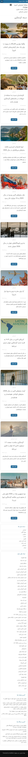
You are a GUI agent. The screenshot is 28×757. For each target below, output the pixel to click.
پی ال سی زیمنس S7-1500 (20, 643)
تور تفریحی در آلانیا (22, 683)
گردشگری (14, 40)
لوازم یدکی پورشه (22, 660)
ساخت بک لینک (23, 566)
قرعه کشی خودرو (22, 541)
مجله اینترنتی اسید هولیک (20, 6)
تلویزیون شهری (23, 637)
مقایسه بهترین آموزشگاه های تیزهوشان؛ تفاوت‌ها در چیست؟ (16, 726)
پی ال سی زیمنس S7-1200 (20, 614)
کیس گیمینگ (23, 663)
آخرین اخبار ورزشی (22, 671)
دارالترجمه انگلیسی (22, 669)
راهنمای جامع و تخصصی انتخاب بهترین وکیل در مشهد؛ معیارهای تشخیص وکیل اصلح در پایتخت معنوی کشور (14, 703)
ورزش (25, 548)
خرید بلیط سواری (22, 651)
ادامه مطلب (14, 68)
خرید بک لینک (23, 560)
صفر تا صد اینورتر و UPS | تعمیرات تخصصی (14, 730)
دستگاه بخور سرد (22, 592)
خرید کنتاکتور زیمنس (21, 680)
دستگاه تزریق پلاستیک (21, 609)
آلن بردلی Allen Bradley (20, 640)
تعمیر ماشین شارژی (22, 629)
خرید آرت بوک (23, 600)
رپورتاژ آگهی (23, 532)
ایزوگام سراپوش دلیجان (21, 626)
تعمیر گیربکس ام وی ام (21, 572)
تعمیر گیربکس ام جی (21, 580)
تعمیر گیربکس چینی (22, 589)
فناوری (25, 539)
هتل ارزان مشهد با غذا (21, 632)
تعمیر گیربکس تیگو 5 (21, 583)
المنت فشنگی (23, 603)
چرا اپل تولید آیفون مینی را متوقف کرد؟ (17, 711)
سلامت (16, 439)
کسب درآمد (23, 543)
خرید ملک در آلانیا (22, 686)
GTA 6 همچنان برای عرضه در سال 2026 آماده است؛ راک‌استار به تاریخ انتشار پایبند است (14, 737)
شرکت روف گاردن (22, 674)
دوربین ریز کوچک (22, 612)
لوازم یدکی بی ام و (22, 657)
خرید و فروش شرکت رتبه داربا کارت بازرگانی (17, 577)
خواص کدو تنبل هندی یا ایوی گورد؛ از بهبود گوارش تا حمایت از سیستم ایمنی (14, 699)
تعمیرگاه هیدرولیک (22, 654)
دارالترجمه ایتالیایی (22, 666)
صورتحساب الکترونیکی (21, 595)
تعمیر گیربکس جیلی (22, 569)
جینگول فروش (23, 563)
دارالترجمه (24, 597)
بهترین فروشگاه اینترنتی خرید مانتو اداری (14, 734)
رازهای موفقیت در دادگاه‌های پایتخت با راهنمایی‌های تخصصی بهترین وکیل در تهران (15, 708)
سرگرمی (24, 534)
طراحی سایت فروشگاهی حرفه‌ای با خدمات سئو (14, 741)
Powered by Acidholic (8, 753)
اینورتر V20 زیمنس (22, 623)
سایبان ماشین (23, 606)
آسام (25, 689)
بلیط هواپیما (23, 558)
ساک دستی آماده (22, 634)
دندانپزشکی (24, 649)
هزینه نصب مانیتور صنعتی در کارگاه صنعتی (17, 617)
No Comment (23, 54)
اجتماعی (24, 530)
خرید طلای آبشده (22, 646)
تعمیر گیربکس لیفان (21, 586)
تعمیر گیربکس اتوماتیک (21, 620)
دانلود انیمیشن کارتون (21, 575)
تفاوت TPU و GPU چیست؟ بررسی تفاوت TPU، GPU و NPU (14, 714)
